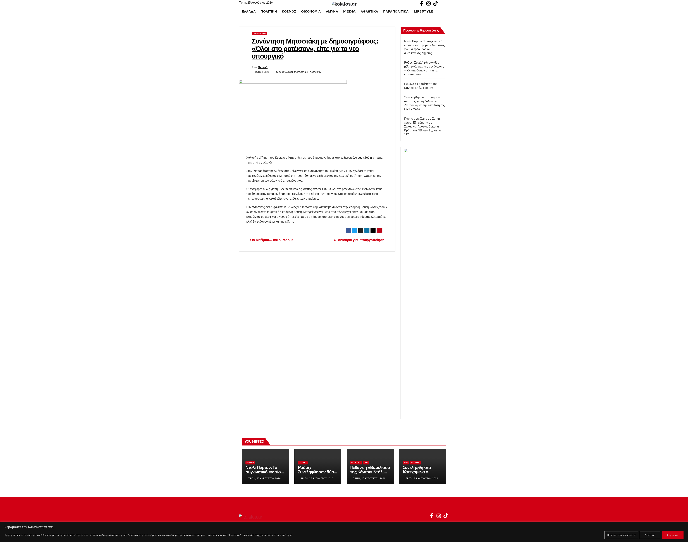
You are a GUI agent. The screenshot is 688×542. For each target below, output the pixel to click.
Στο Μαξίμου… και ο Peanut (271, 240)
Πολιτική (269, 11)
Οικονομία (311, 11)
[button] (448, 11)
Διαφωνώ (650, 535)
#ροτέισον (315, 71)
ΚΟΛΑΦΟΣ (415, 463)
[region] (344, 532)
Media (349, 11)
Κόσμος (289, 11)
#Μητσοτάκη (301, 71)
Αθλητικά (369, 11)
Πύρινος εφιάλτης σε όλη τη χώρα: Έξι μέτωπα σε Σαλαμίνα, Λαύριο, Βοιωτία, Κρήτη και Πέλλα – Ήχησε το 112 (422, 126)
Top (366, 463)
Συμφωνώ (672, 535)
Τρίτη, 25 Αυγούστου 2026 (264, 478)
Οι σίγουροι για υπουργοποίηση (359, 240)
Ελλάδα (249, 11)
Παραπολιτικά (396, 11)
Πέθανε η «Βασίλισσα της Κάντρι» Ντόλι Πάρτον (370, 472)
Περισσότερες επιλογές (620, 535)
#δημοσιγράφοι (284, 71)
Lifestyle (424, 11)
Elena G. (262, 67)
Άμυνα (332, 11)
